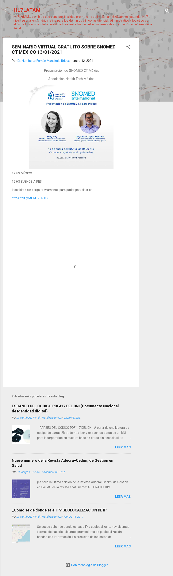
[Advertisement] (156, 101)
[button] (128, 47)
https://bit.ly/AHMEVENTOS (30, 198)
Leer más (123, 447)
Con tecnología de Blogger (89, 565)
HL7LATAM (27, 10)
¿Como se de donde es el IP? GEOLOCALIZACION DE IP (59, 510)
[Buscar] (167, 11)
